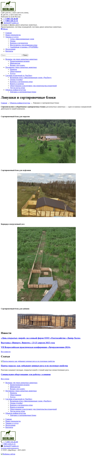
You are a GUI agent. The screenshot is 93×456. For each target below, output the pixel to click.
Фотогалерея (10, 49)
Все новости (6, 352)
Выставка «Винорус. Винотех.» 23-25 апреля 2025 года (28, 342)
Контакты (9, 51)
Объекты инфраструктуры (15, 90)
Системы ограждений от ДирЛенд (18, 75)
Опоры (12, 41)
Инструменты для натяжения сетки (23, 45)
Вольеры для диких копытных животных (21, 59)
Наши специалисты (13, 35)
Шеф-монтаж (15, 63)
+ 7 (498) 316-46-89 (10, 19)
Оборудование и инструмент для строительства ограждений (33, 86)
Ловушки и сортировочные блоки (23, 92)
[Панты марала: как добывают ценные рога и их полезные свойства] (28, 361)
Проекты (13, 69)
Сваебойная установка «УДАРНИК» (24, 47)
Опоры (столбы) (16, 80)
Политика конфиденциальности (10, 448)
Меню (5, 29)
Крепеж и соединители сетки (21, 82)
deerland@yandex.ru (11, 23)
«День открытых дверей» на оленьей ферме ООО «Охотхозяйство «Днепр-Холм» (41, 338)
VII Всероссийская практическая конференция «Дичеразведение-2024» (36, 347)
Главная (8, 33)
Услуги (12, 73)
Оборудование (15, 71)
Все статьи (5, 379)
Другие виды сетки (17, 88)
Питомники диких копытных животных (21, 67)
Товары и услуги (11, 37)
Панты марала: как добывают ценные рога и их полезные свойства (34, 365)
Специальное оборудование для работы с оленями (26, 374)
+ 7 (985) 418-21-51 (10, 21)
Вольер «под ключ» (17, 65)
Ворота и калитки (17, 84)
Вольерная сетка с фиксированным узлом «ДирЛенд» (31, 77)
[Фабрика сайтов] (8, 454)
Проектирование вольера (19, 61)
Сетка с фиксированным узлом (22, 39)
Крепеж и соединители (19, 43)
